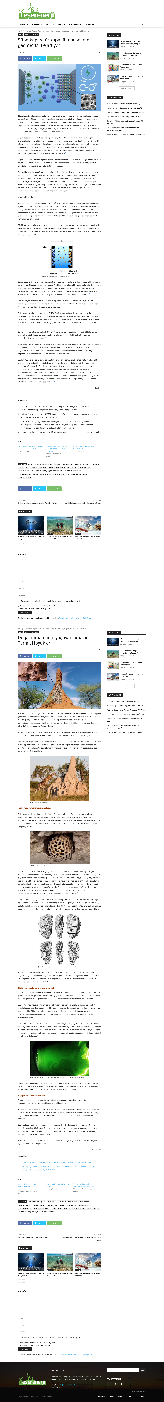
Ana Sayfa (21, 31)
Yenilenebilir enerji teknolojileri (77, 474)
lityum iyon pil (60, 467)
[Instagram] (109, 1384)
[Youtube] (121, 1384)
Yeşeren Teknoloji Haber (40, 31)
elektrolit (78, 464)
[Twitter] (115, 1384)
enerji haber (95, 464)
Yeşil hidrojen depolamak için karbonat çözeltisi (82, 503)
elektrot (85, 464)
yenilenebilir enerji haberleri (28, 474)
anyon (30, 464)
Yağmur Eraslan (113, 112)
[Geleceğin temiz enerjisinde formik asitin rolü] (88, 525)
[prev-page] (19, 544)
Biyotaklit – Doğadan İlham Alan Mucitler (129, 134)
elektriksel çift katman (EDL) (44, 464)
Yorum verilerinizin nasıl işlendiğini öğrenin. (75, 618)
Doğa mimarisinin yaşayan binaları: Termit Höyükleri (38, 503)
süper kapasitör (85, 467)
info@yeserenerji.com (66, 1384)
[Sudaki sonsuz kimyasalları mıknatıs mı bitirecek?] (60, 525)
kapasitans (34, 467)
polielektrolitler (72, 467)
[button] (143, 24)
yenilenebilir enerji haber (72, 471)
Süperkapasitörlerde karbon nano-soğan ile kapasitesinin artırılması (57, 448)
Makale (28, 31)
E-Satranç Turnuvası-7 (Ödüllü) (128, 104)
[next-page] (23, 544)
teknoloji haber (24, 471)
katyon (51, 467)
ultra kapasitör (36, 471)
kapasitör (43, 467)
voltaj (45, 471)
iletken (21, 467)
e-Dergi (21, 533)
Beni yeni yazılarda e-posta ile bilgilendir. (35, 609)
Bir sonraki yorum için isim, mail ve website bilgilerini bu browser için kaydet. (50, 601)
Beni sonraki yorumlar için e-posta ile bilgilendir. (38, 606)
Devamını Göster (126, 88)
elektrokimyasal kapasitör (64, 464)
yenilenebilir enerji (55, 471)
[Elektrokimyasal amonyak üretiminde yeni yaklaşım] (31, 525)
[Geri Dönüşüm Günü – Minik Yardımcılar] (113, 68)
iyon (27, 467)
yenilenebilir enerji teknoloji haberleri (52, 474)
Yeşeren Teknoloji (25, 477)
